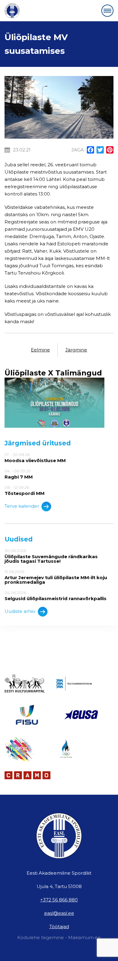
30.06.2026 (51, 555)
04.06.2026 (56, 595)
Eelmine (40, 350)
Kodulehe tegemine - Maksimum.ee (59, 937)
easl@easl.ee (59, 913)
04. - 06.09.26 (19, 474)
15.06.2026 (56, 576)
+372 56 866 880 (59, 900)
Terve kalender (22, 506)
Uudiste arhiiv (20, 611)
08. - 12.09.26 (24, 490)
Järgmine (76, 350)
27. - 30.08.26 (35, 457)
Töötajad (59, 926)
